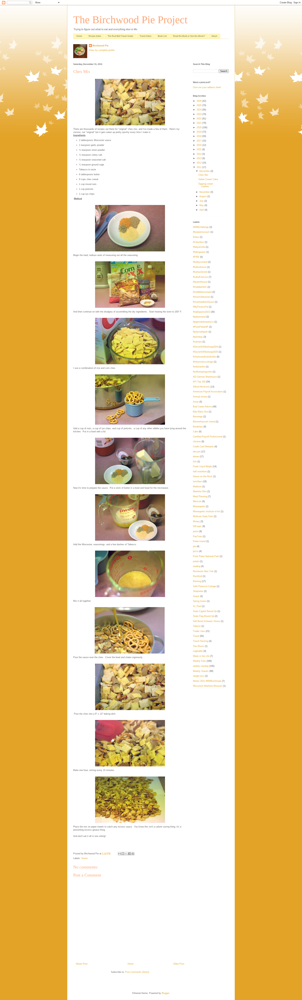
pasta (196, 531)
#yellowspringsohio (202, 371)
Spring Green (199, 601)
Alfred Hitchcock (201, 386)
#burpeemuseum (201, 232)
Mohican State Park (203, 516)
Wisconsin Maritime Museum (207, 686)
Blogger (165, 993)
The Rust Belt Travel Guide (120, 36)
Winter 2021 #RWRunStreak (207, 681)
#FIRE (196, 257)
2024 (199, 109)
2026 (199, 101)
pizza (195, 551)
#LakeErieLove (200, 277)
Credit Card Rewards (203, 446)
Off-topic (197, 526)
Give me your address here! (207, 87)
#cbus (196, 237)
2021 (199, 123)
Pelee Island (199, 541)
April (202, 209)
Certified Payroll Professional (207, 436)
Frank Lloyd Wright (202, 466)
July (201, 201)
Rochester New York (203, 571)
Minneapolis (199, 506)
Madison (197, 486)
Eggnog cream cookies (206, 185)
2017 (199, 140)
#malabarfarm (200, 287)
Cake (195, 431)
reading (196, 566)
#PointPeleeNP (200, 327)
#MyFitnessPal (200, 306)
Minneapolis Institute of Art (206, 511)
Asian (196, 401)
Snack (84, 858)
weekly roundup (201, 666)
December (204, 171)
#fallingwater (199, 252)
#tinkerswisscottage (203, 361)
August (203, 196)
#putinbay (198, 336)
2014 (199, 154)
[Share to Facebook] (129, 853)
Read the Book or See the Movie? (189, 36)
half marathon (200, 471)
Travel (196, 636)
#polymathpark (200, 331)
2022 (199, 118)
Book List (162, 36)
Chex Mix (203, 175)
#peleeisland (199, 316)
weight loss (198, 676)
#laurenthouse (200, 282)
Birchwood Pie (100, 45)
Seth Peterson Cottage (204, 586)
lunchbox (197, 481)
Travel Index (145, 36)
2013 (199, 158)
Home (79, 36)
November (204, 192)
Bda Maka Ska (200, 411)
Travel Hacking (200, 641)
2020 (199, 127)
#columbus (198, 242)
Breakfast (198, 426)
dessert (196, 451)
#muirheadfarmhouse (203, 302)
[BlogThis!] (123, 853)
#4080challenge (201, 227)
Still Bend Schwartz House (206, 621)
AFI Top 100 (199, 381)
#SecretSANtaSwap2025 (205, 351)
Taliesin (197, 626)
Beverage (198, 416)
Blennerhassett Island (204, 421)
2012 (199, 162)
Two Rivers (198, 646)
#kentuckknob (200, 272)
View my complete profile (101, 50)
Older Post (178, 963)
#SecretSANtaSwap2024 (205, 346)
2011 (199, 167)
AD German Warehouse (205, 376)
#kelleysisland (200, 262)
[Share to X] (126, 853)
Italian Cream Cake (208, 179)
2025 (199, 105)
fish (195, 461)
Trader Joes (199, 631)
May (201, 205)
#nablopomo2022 (201, 312)
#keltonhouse (199, 267)
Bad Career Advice (202, 406)
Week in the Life (201, 656)
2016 (199, 145)
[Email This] (119, 853)
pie (194, 546)
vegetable (198, 651)
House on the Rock (202, 476)
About (214, 36)
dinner (196, 456)
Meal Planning (200, 496)
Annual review (200, 396)
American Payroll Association (208, 391)
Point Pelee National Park (206, 556)
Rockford (197, 576)
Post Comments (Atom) (137, 972)
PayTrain (197, 536)
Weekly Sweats (201, 671)
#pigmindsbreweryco (203, 321)
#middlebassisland (202, 292)
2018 (199, 136)
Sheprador (198, 591)
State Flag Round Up (203, 616)
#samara (197, 341)
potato (196, 561)
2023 (199, 114)
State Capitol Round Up (205, 611)
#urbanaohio (199, 366)
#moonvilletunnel (201, 297)
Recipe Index (95, 36)
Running (197, 581)
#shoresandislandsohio (204, 356)
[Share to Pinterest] (133, 853)
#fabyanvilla (199, 247)
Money (196, 521)
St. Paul (197, 606)
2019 (199, 131)
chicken (197, 441)
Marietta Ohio (200, 491)
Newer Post (82, 963)
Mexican (197, 501)
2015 (199, 149)
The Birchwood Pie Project (130, 19)
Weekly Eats (199, 661)
